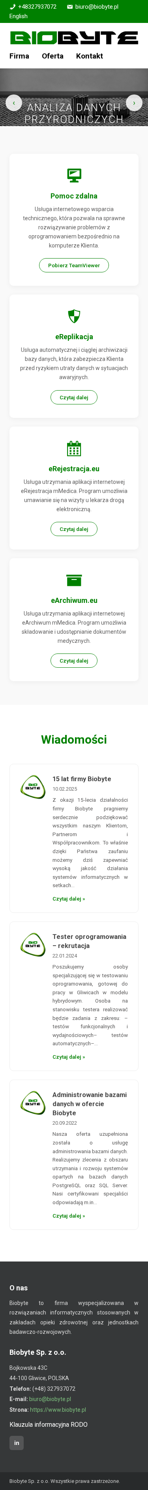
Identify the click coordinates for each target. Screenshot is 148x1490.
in (16, 1443)
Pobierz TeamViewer (74, 265)
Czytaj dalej (74, 397)
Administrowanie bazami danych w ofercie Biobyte (89, 1104)
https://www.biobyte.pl (58, 1410)
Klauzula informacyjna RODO (48, 1424)
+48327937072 (37, 6)
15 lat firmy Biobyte (81, 779)
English (18, 16)
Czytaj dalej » (68, 898)
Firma (19, 55)
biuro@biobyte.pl (96, 6)
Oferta (53, 55)
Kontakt (89, 55)
